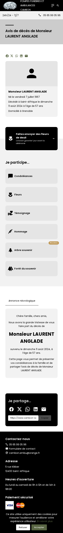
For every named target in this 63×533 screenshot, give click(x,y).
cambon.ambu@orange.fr (24, 453)
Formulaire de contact (22, 448)
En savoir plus (45, 521)
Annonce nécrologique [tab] (22, 300)
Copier (44, 417)
